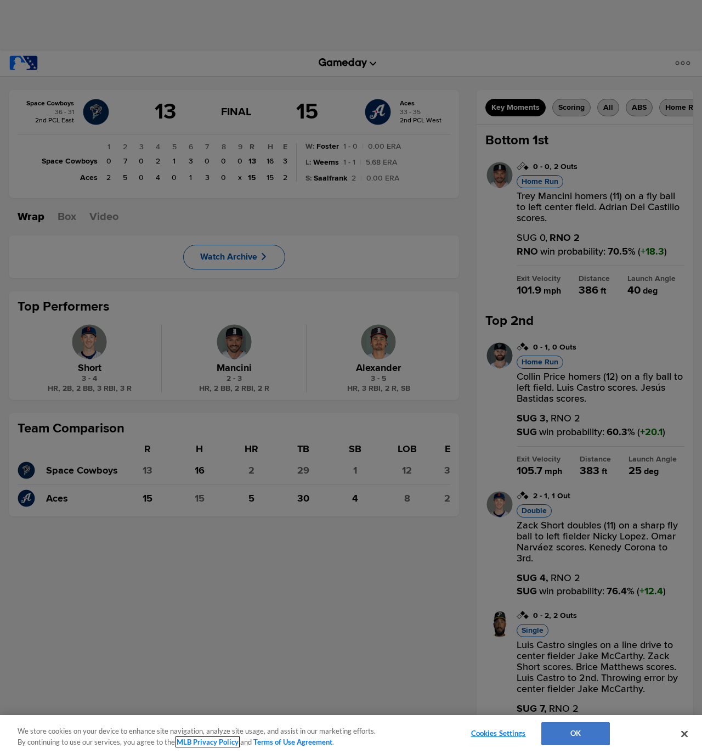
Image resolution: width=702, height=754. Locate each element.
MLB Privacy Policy (208, 742)
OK (575, 733)
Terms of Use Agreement (292, 742)
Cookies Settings (498, 733)
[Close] (684, 734)
